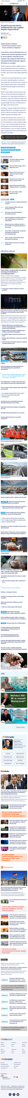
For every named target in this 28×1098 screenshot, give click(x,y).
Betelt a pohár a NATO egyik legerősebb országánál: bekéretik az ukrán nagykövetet (13, 814)
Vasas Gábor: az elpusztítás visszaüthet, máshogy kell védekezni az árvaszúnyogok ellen (14, 272)
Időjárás (23, 1053)
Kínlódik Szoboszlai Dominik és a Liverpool (12, 413)
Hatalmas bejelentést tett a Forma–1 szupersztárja (11, 552)
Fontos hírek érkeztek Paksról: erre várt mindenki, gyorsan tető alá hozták (13, 908)
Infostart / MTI (5, 33)
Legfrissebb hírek (17, 1062)
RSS (14, 1089)
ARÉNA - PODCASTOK (6, 1)
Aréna (15, 1068)
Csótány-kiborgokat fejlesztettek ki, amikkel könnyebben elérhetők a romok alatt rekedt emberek (13, 642)
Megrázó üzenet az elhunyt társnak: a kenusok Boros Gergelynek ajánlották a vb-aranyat (12, 440)
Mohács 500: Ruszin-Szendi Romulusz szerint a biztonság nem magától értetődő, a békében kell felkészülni (14, 327)
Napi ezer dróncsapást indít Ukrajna (12, 607)
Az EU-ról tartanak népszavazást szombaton (12, 494)
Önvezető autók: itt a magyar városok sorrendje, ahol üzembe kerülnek (10, 459)
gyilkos (18, 149)
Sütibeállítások (19, 1089)
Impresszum (4, 1087)
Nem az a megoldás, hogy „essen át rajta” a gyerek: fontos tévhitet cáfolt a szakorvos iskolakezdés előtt (12, 571)
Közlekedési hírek (4, 1064)
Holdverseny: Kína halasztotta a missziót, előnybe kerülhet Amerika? (11, 668)
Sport (12, 1046)
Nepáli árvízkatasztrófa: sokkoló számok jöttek (14, 497)
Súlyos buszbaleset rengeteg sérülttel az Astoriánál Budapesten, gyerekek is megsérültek (12, 368)
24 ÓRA (12, 199)
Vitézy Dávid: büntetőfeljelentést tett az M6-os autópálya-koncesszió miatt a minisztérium (14, 520)
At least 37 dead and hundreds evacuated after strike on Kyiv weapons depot (13, 987)
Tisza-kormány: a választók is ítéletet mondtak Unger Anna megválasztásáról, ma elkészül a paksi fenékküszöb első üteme (14, 792)
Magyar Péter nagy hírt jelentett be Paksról (11, 362)
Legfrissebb (13, 1049)
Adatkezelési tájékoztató (12, 1087)
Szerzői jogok (9, 1089)
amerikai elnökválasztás (7, 149)
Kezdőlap (3, 142)
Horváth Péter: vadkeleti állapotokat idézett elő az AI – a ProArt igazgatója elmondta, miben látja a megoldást (14, 376)
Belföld (2, 1042)
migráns (3, 147)
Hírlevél (23, 1051)
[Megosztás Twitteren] (4, 37)
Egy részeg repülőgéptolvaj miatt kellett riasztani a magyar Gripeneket (13, 395)
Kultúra (13, 1044)
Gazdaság (3, 1046)
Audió (12, 1051)
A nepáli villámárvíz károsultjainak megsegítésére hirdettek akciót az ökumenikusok (10, 629)
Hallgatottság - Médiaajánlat (17, 1086)
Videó (12, 1053)
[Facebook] (14, 1094)
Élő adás (8, 753)
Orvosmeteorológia (5, 1066)
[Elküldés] (6, 37)
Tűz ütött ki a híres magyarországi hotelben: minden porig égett (14, 951)
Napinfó (2, 1053)
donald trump (11, 147)
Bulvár (2, 1049)
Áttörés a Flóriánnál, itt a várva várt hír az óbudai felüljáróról (11, 477)
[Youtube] (18, 1094)
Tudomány (13, 1042)
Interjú (23, 1044)
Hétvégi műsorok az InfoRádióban (15, 623)
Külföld (8, 142)
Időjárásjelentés (17, 1064)
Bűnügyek (3, 1051)
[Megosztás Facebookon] (2, 37)
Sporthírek (16, 1066)
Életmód (24, 1046)
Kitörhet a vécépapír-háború (9, 592)
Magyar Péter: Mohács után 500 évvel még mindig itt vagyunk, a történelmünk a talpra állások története (14, 312)
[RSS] (10, 1094)
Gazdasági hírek (4, 1068)
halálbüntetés (5, 152)
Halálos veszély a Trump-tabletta (11, 588)
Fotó (23, 1049)
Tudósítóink (24, 1042)
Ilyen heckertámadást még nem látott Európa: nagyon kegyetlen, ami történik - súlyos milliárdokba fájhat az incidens (13, 889)
